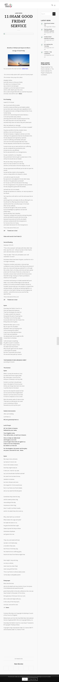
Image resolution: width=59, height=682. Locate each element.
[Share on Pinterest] (21, 668)
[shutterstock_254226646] (19, 39)
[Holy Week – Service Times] (1, 341)
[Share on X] (11, 668)
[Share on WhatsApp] (16, 668)
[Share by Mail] (31, 668)
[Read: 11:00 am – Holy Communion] (42, 52)
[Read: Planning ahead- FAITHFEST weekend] (42, 30)
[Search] (51, 5)
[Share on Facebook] (6, 668)
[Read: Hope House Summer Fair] (42, 24)
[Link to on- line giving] (58, 341)
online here (25, 69)
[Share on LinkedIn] (26, 668)
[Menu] (54, 5)
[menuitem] (51, 5)
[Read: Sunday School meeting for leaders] (42, 37)
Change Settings (32, 679)
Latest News (18, 13)
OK (24, 679)
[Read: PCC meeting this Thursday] (42, 45)
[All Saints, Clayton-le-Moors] (8, 5)
